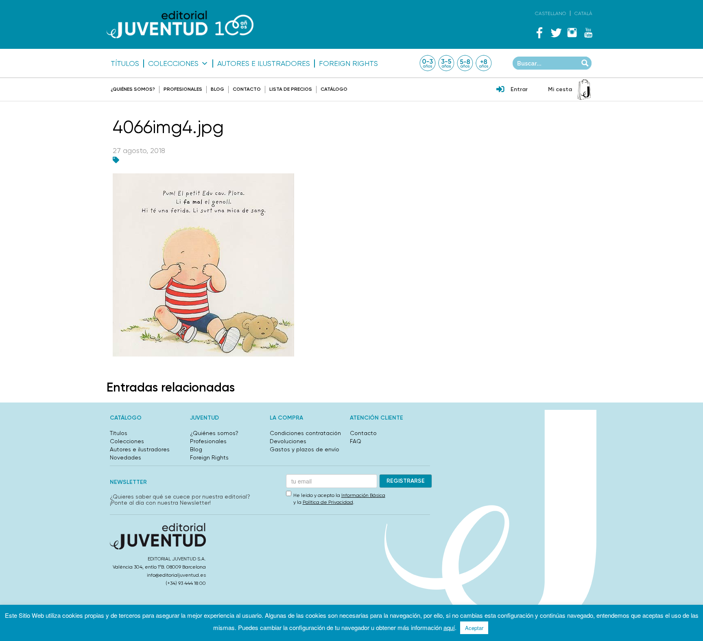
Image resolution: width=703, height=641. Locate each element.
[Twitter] (556, 32)
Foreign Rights (348, 63)
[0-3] (427, 63)
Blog (217, 89)
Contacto (247, 89)
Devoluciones (288, 441)
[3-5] (446, 63)
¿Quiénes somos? (133, 89)
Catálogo (334, 89)
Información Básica (363, 495)
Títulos (125, 63)
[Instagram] (572, 32)
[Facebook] (539, 32)
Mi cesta (560, 89)
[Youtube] (588, 32)
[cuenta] (500, 90)
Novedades (125, 457)
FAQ (355, 441)
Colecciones (173, 63)
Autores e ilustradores (263, 63)
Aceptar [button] (474, 628)
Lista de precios (290, 89)
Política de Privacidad (328, 502)
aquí (449, 627)
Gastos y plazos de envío (304, 449)
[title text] (180, 25)
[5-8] (465, 63)
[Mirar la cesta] (584, 89)
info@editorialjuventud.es (176, 575)
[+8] (483, 63)
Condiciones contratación (305, 433)
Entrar (519, 89)
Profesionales (183, 89)
